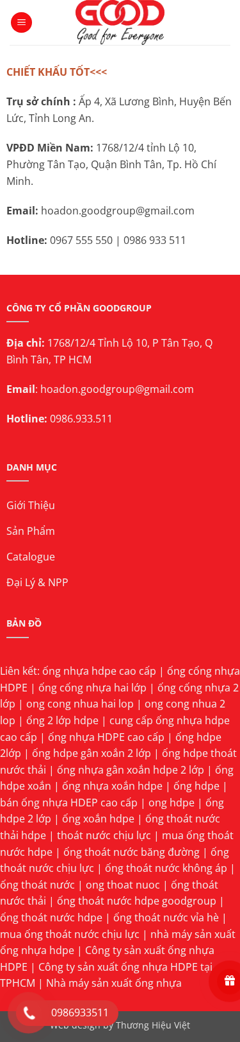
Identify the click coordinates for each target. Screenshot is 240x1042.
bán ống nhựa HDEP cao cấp (69, 802)
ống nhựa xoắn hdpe (112, 786)
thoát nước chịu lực (104, 835)
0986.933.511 (81, 419)
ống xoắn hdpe (98, 819)
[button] (21, 22)
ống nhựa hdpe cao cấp (99, 671)
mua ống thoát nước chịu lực (70, 934)
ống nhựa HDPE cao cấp (106, 737)
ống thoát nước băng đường (131, 852)
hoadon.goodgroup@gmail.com (117, 389)
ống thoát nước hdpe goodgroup (136, 901)
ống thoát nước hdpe (51, 917)
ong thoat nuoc (123, 885)
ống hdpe (196, 786)
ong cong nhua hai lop (80, 704)
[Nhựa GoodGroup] (120, 22)
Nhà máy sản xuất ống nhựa (114, 983)
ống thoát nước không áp (166, 868)
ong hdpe (171, 802)
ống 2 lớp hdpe (62, 720)
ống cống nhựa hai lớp (92, 688)
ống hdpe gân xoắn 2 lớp (91, 753)
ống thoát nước (37, 885)
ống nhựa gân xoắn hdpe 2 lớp (130, 770)
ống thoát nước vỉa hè (166, 917)
